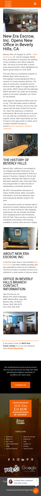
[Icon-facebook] (9, 459)
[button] (35, 4)
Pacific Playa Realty (15, 348)
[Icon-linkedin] (22, 459)
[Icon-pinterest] (27, 459)
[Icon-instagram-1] (18, 459)
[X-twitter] (13, 459)
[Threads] (32, 459)
